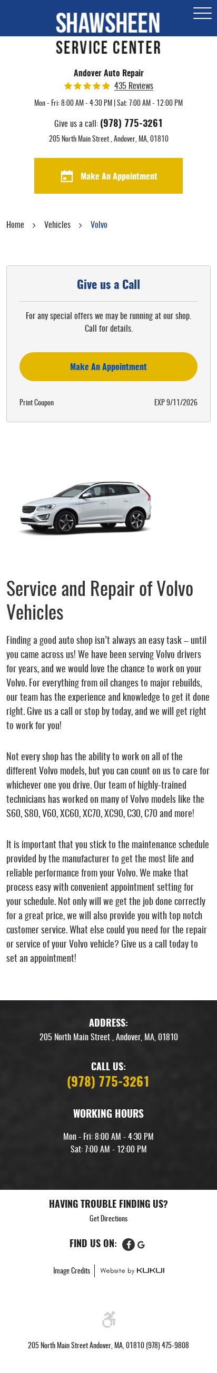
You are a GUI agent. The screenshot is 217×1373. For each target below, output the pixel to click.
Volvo (99, 225)
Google (141, 1244)
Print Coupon (36, 403)
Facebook (128, 1244)
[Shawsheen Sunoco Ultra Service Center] (108, 34)
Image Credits (72, 1271)
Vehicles (57, 225)
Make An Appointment (119, 177)
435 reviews (133, 86)
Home (15, 225)
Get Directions (108, 1219)
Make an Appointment (108, 367)
